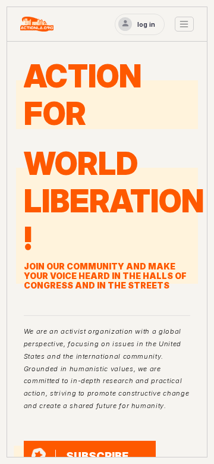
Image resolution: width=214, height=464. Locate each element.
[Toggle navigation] (184, 24)
